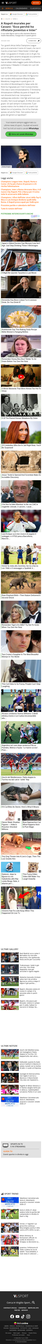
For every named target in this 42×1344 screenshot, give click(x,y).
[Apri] (3, 3)
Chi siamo (8, 1333)
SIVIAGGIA (35, 1328)
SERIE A (15, 19)
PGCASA (6, 1328)
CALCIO (7, 19)
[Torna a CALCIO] (3, 8)
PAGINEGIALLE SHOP (31, 1326)
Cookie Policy (33, 1333)
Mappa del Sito (33, 1308)
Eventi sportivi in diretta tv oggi (15, 1154)
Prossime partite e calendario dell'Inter (18, 205)
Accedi (36, 3)
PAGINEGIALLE (20, 1326)
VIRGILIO (12, 1326)
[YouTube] (17, 1318)
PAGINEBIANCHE (14, 1328)
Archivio (24, 1310)
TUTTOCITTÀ (23, 1328)
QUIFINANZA (13, 1330)
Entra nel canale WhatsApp (22, 134)
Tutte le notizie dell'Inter (11, 208)
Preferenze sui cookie (18, 1335)
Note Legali (16, 1333)
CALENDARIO (22, 8)
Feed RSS (17, 1310)
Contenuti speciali (10, 1308)
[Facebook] (12, 1318)
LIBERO (6, 1326)
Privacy (24, 1333)
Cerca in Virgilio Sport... (19, 1302)
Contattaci (22, 1308)
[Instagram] (28, 1318)
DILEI (29, 1328)
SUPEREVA (29, 1330)
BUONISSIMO (21, 1330)
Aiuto (28, 1335)
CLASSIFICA (35, 8)
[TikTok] (23, 1318)
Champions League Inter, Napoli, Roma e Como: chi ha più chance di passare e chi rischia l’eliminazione (19, 184)
